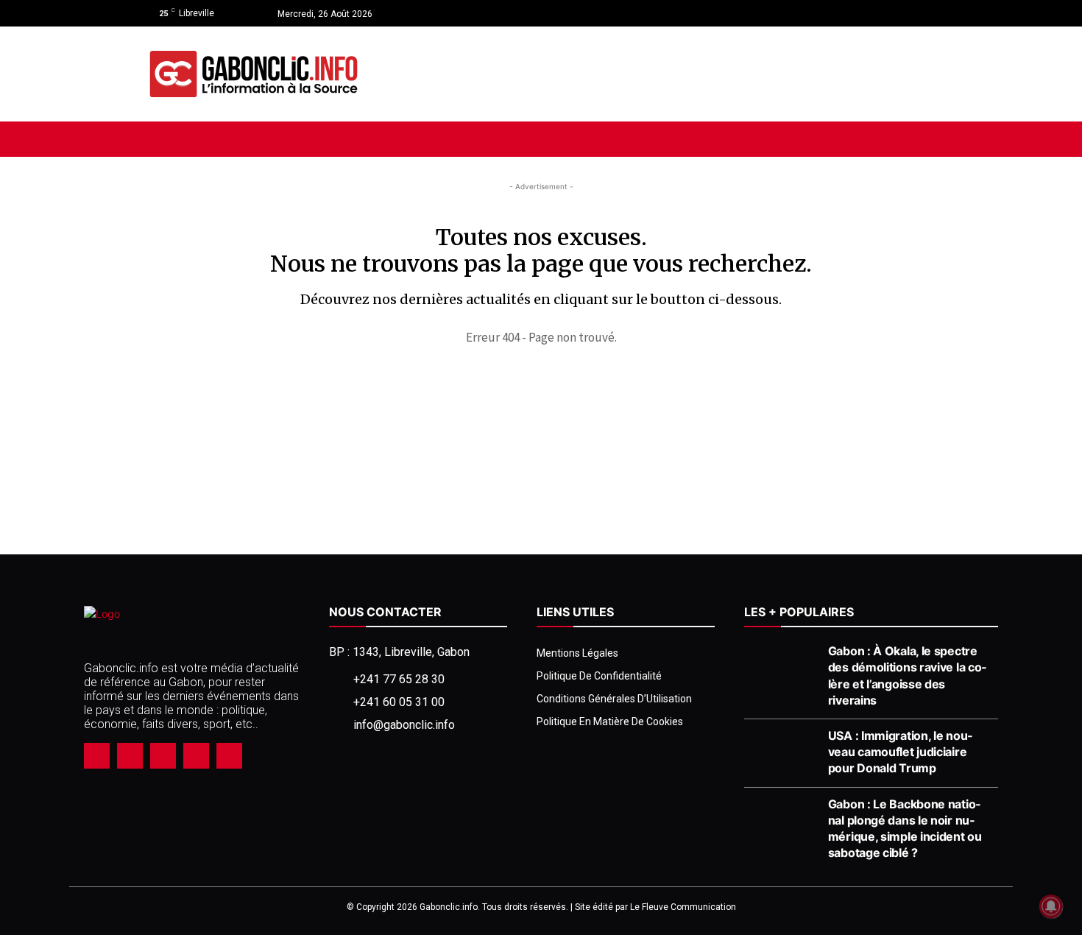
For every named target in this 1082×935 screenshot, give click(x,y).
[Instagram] (899, 13)
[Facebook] (873, 13)
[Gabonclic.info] (253, 74)
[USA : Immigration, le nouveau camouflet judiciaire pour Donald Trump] (782, 753)
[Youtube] (925, 13)
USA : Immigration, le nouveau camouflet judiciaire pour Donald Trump (900, 751)
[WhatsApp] (196, 756)
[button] (911, 139)
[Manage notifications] (1051, 906)
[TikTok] (163, 756)
